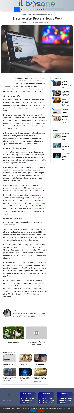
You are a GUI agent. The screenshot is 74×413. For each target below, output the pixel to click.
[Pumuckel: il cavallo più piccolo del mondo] (25, 358)
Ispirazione (23, 9)
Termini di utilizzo (65, 401)
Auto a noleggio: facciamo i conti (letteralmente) (66, 93)
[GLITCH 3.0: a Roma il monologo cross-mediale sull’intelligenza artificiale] (57, 145)
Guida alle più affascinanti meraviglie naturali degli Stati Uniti (66, 84)
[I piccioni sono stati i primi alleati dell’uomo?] (9, 372)
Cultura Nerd (30, 9)
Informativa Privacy (65, 398)
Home (12, 9)
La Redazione (27, 401)
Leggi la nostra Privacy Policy (63, 408)
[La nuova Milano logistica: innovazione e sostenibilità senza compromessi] (57, 100)
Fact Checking (28, 403)
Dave (24, 22)
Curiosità (17, 9)
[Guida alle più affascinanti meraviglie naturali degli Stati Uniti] (57, 83)
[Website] (14, 319)
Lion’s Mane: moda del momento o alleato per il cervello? (40, 378)
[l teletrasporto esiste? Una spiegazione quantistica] (25, 372)
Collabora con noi (46, 403)
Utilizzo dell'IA (65, 403)
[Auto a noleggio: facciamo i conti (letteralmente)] (57, 93)
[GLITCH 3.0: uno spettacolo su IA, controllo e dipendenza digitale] (57, 155)
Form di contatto (46, 398)
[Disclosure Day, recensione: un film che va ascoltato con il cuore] (57, 135)
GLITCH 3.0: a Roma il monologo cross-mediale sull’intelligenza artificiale (66, 146)
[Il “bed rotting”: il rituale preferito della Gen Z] (40, 358)
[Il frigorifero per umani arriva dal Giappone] (9, 358)
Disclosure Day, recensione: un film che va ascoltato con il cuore (65, 136)
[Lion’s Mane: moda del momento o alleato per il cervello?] (40, 372)
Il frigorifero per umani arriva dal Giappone (66, 111)
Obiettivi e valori (27, 398)
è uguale (33, 410)
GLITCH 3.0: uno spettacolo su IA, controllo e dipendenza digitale (66, 156)
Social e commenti (46, 401)
